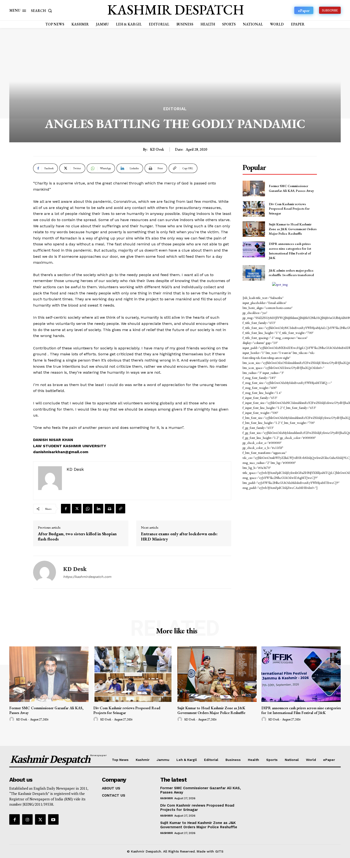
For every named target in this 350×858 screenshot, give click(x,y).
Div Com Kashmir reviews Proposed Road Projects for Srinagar (289, 208)
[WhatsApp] (87, 508)
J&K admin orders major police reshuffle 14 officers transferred (291, 272)
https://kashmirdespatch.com (87, 577)
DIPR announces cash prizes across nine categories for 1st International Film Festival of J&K (301, 710)
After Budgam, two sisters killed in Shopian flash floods (77, 536)
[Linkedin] (98, 508)
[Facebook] (65, 508)
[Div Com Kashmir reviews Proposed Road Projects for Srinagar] (254, 209)
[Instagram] (27, 819)
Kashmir (166, 798)
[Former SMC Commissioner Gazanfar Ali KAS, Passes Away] (254, 188)
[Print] (109, 508)
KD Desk (157, 149)
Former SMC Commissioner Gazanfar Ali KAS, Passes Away (46, 710)
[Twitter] (76, 508)
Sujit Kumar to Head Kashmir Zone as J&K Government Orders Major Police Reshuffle (293, 229)
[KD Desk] (44, 572)
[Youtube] (53, 819)
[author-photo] (12, 719)
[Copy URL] (120, 508)
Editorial (175, 109)
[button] (42, 10)
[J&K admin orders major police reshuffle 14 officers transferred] (254, 273)
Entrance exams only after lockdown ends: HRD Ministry (179, 536)
